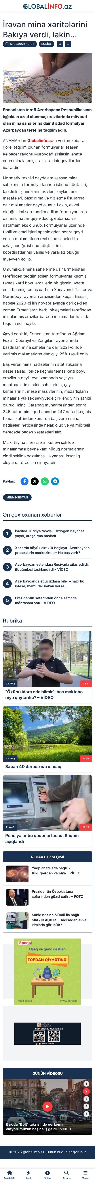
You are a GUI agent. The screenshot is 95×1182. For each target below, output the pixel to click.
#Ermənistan (17, 497)
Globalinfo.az (40, 140)
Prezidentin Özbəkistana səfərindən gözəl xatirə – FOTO (57, 893)
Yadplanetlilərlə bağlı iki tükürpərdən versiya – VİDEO (56, 870)
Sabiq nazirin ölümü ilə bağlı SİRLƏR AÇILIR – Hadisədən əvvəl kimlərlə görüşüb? (59, 920)
